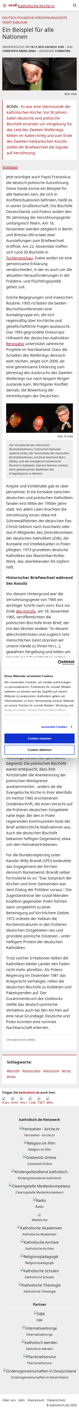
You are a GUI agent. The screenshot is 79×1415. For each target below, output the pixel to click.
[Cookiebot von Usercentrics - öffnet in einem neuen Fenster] (58, 662)
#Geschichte (51, 1071)
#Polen (11, 1076)
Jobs (22, 1400)
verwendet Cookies (54, 726)
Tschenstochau (19, 258)
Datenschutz (56, 1400)
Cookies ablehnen (40, 749)
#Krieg (66, 1071)
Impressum (36, 1400)
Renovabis (15, 343)
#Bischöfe (13, 1071)
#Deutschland (31, 1071)
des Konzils (26, 611)
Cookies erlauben (39, 738)
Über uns (9, 1400)
